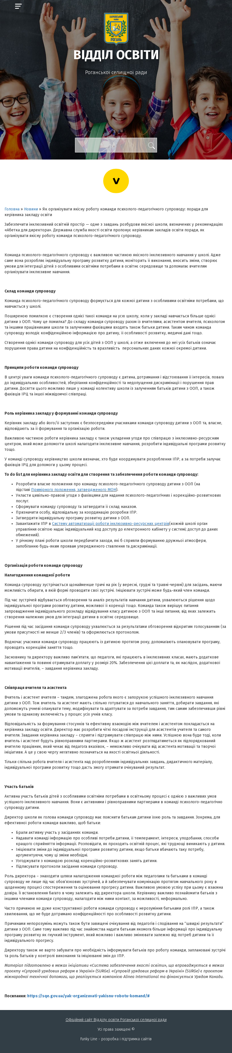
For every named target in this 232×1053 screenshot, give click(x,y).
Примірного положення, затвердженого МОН (73, 489)
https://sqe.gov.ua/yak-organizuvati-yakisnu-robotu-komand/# (88, 996)
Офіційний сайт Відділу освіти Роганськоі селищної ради (116, 1019)
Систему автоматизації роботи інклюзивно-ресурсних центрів (110, 523)
